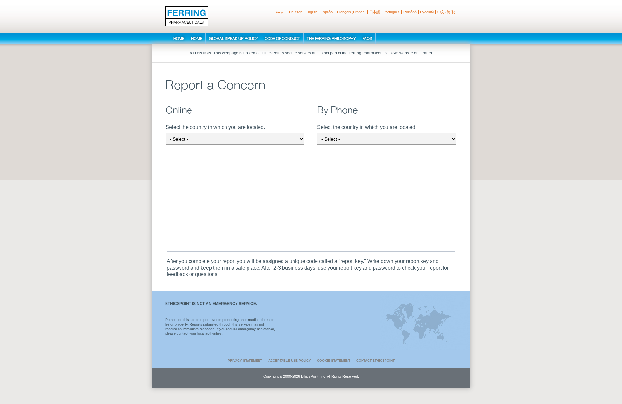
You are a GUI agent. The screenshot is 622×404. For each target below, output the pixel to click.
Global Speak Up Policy (233, 38)
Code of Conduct (282, 38)
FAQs (367, 38)
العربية (280, 12)
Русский (427, 12)
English (311, 12)
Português (392, 12)
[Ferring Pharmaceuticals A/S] (186, 16)
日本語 (374, 12)
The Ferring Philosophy (331, 38)
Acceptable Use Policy (289, 360)
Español (327, 12)
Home (178, 38)
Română (410, 12)
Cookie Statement (333, 360)
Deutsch (295, 12)
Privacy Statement (245, 360)
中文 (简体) (446, 12)
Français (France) (351, 12)
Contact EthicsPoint (375, 360)
